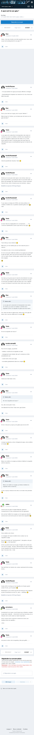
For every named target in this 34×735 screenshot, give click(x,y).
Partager (9, 682)
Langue (9, 729)
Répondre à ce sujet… (10, 673)
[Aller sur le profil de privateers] (3, 608)
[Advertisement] (17, 67)
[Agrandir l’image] (20, 160)
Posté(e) (12, 36)
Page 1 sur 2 (18, 27)
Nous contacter (17, 729)
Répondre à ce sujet (17, 22)
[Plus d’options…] (31, 35)
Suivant (27, 27)
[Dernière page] (32, 28)
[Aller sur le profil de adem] (3, 505)
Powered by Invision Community (17, 732)
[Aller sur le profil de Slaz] (3, 35)
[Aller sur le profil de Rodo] (3, 529)
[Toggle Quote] (3, 301)
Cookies (25, 729)
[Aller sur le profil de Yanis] (3, 131)
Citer (6, 46)
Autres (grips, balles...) (18, 16)
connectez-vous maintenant (22, 662)
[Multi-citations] (2, 46)
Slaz (4, 15)
